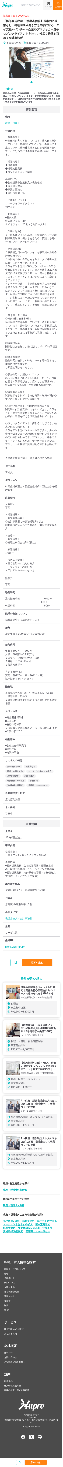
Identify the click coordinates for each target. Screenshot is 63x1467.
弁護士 (7, 1301)
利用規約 (8, 1381)
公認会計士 (9, 1278)
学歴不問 (47, 1227)
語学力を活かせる (47, 1220)
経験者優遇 (9, 1227)
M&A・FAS (9, 1282)
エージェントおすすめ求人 (18, 1224)
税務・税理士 (12, 122)
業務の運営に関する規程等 (16, 1390)
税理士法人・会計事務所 (18, 918)
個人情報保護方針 (12, 1385)
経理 (6, 1273)
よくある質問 (10, 1333)
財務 (6, 1305)
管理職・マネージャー (38, 1231)
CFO (6, 1310)
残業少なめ (28, 1220)
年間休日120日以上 (29, 1227)
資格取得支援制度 (13, 1231)
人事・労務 (9, 1287)
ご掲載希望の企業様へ (14, 1362)
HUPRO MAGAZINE (14, 1329)
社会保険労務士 (11, 1291)
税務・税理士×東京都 (15, 1189)
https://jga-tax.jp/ (16, 946)
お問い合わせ (10, 1357)
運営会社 (8, 1352)
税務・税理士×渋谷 (13, 1205)
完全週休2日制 (11, 1220)
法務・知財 (9, 1296)
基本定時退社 (42, 1224)
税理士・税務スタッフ (14, 1269)
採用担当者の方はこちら (31, 5)
